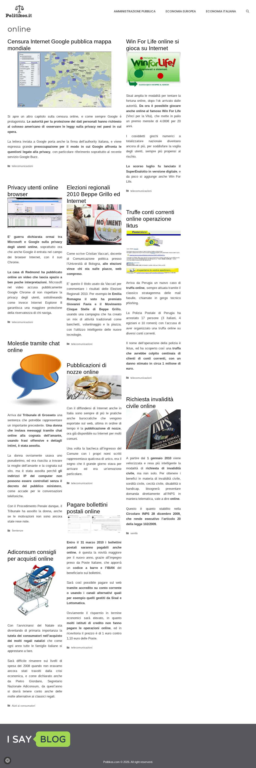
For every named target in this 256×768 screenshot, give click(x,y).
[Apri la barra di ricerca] (247, 11)
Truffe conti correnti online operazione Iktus (150, 219)
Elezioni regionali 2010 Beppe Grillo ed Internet (93, 194)
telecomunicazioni (22, 165)
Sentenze (17, 530)
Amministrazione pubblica (135, 11)
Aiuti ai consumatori (23, 705)
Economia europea (181, 11)
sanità (134, 533)
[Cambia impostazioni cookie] (7, 760)
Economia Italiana (221, 11)
